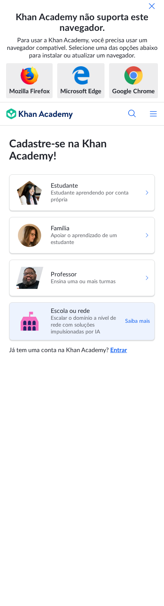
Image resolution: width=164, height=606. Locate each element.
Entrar (118, 350)
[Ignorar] (152, 6)
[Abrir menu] (153, 113)
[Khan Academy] (36, 113)
